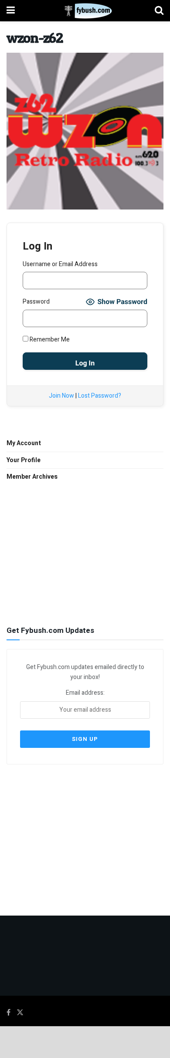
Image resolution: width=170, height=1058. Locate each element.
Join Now (61, 395)
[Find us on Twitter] (20, 1012)
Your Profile (24, 460)
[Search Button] (159, 10)
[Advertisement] (85, 552)
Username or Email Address (60, 264)
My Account (24, 443)
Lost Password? (99, 395)
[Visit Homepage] (84, 11)
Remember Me (49, 339)
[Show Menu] (11, 10)
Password (36, 301)
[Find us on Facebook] (8, 1012)
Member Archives (32, 476)
